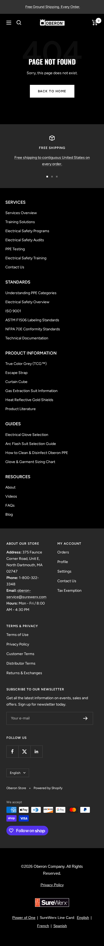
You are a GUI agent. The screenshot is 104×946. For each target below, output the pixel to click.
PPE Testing (15, 249)
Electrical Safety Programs (27, 231)
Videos (11, 496)
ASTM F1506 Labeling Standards (32, 320)
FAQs (10, 505)
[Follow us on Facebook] (12, 751)
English (15, 773)
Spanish (60, 926)
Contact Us (14, 267)
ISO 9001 (13, 311)
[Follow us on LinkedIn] (36, 751)
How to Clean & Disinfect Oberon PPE (36, 453)
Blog (9, 514)
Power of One (23, 917)
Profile (62, 562)
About (10, 487)
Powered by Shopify (48, 788)
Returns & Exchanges (24, 673)
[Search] (19, 22)
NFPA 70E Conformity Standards (32, 329)
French (43, 926)
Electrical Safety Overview (27, 302)
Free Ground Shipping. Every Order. (52, 7)
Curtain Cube (16, 382)
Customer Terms (20, 654)
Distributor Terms (20, 663)
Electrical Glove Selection (26, 434)
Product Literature (20, 409)
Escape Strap (16, 372)
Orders (63, 552)
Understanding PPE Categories (31, 293)
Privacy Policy (17, 644)
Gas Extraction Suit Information (31, 391)
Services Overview (21, 213)
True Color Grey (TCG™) (26, 363)
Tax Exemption (69, 590)
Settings (64, 571)
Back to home (52, 91)
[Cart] (95, 22)
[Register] (85, 718)
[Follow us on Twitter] (24, 751)
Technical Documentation (26, 338)
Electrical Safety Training (25, 258)
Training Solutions (20, 222)
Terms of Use (17, 634)
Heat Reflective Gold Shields (29, 400)
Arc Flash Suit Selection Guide (30, 443)
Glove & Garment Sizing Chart (30, 462)
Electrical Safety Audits (24, 240)
